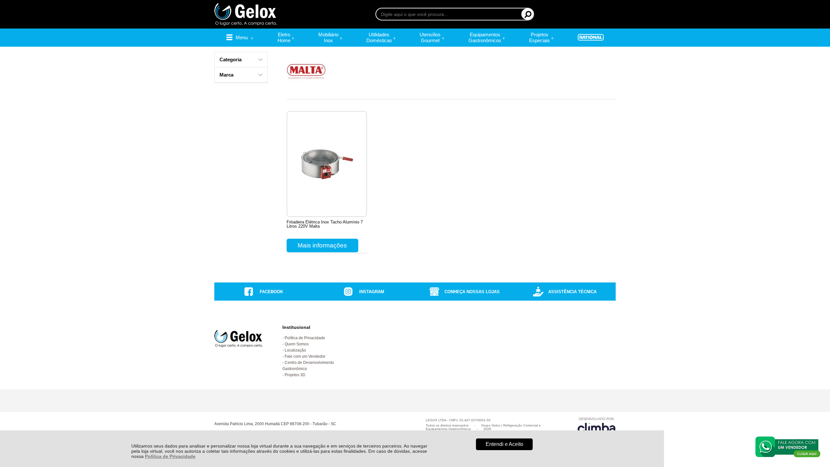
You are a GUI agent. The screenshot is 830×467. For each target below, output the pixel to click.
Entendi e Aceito (504, 444)
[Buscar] (527, 14)
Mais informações (322, 245)
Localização (295, 350)
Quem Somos (297, 344)
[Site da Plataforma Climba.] (596, 426)
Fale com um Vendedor (305, 356)
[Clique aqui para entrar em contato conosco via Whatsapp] (787, 447)
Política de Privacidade (170, 456)
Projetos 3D (295, 375)
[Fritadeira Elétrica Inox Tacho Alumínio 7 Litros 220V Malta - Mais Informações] (326, 164)
